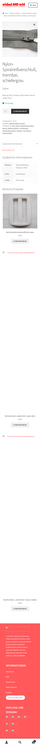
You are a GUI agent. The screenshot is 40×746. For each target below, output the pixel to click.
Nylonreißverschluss (27, 126)
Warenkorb (31, 740)
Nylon (17, 126)
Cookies (9, 692)
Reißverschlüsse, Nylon (29, 13)
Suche (20, 742)
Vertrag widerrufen (15, 698)
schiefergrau (24, 128)
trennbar (19, 131)
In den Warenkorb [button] (20, 241)
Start (6, 13)
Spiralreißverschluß (9, 131)
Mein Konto (6, 742)
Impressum (10, 671)
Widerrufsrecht (11, 687)
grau (13, 126)
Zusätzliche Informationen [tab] (12, 144)
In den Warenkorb (20, 111)
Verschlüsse (27, 131)
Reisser (4, 128)
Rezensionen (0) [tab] (8, 150)
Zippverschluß (7, 133)
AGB (7, 677)
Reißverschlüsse (15, 13)
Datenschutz (10, 682)
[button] (34, 24)
